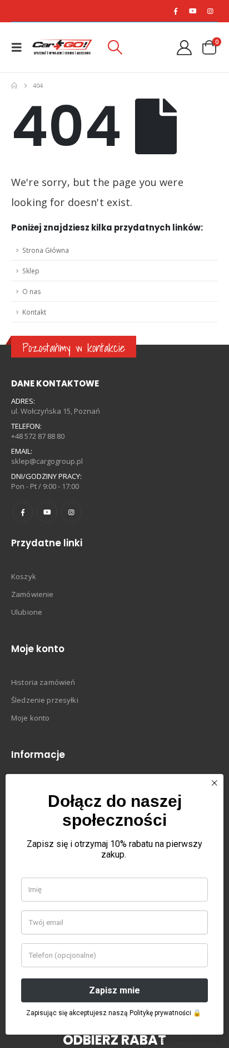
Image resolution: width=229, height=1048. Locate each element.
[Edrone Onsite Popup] (114, 524)
